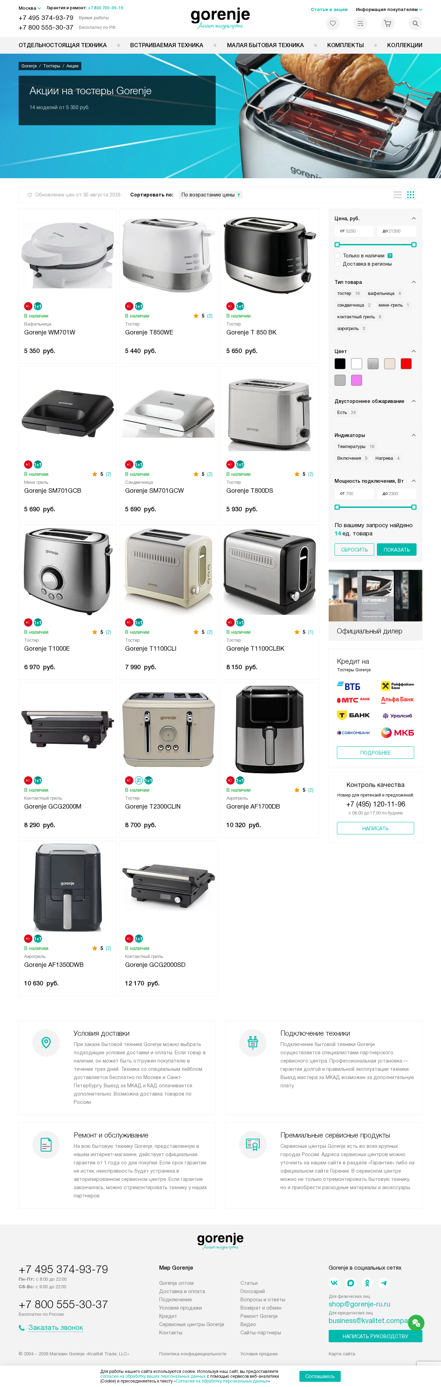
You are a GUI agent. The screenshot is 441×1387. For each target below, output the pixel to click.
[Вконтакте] (334, 1283)
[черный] (340, 363)
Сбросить (354, 550)
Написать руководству (375, 1336)
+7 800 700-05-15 (105, 8)
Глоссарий (252, 1291)
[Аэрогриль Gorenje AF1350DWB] (67, 886)
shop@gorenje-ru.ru (359, 1304)
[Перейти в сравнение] (360, 23)
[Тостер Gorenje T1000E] (67, 571)
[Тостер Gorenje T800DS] (270, 412)
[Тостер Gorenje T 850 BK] (270, 254)
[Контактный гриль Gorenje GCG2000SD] (168, 886)
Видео (248, 1324)
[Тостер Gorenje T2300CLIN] (168, 728)
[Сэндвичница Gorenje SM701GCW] (168, 412)
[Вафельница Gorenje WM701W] (67, 254)
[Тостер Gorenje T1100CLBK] (270, 571)
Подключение (175, 1299)
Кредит (168, 1316)
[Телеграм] (383, 1283)
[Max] (350, 1283)
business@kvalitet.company (372, 1320)
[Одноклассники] (367, 1283)
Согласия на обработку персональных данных (222, 1381)
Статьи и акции (329, 9)
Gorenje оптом (176, 1283)
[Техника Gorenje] (221, 19)
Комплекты (345, 45)
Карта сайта (342, 1353)
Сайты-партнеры (260, 1332)
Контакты (170, 1332)
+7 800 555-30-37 (46, 27)
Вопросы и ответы (262, 1299)
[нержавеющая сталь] (373, 363)
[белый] (356, 363)
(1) (311, 632)
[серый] (340, 380)
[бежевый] (389, 363)
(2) (210, 315)
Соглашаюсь (320, 1376)
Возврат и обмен (260, 1308)
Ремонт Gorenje (259, 1316)
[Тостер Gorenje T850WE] (168, 254)
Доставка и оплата (182, 1291)
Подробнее (375, 753)
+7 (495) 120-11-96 (375, 804)
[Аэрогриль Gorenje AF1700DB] (270, 728)
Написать (375, 828)
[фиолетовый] (356, 380)
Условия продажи (180, 1308)
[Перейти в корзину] (388, 23)
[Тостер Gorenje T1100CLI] (168, 571)
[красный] (406, 363)
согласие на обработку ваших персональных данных (153, 1376)
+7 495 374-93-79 (46, 17)
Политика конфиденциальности (192, 1353)
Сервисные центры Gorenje (191, 1324)
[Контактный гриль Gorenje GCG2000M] (67, 728)
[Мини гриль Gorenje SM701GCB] (67, 412)
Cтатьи (249, 1283)
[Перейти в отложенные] (333, 23)
